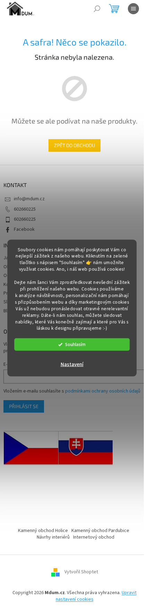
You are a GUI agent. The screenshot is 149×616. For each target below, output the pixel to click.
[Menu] (133, 9)
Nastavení (72, 364)
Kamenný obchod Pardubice (100, 530)
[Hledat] (97, 9)
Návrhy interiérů (53, 537)
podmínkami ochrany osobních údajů (102, 391)
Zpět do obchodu (74, 145)
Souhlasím (75, 344)
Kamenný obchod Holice (43, 530)
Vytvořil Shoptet (81, 571)
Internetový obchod (93, 537)
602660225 (25, 209)
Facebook (24, 229)
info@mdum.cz (29, 198)
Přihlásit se (23, 406)
